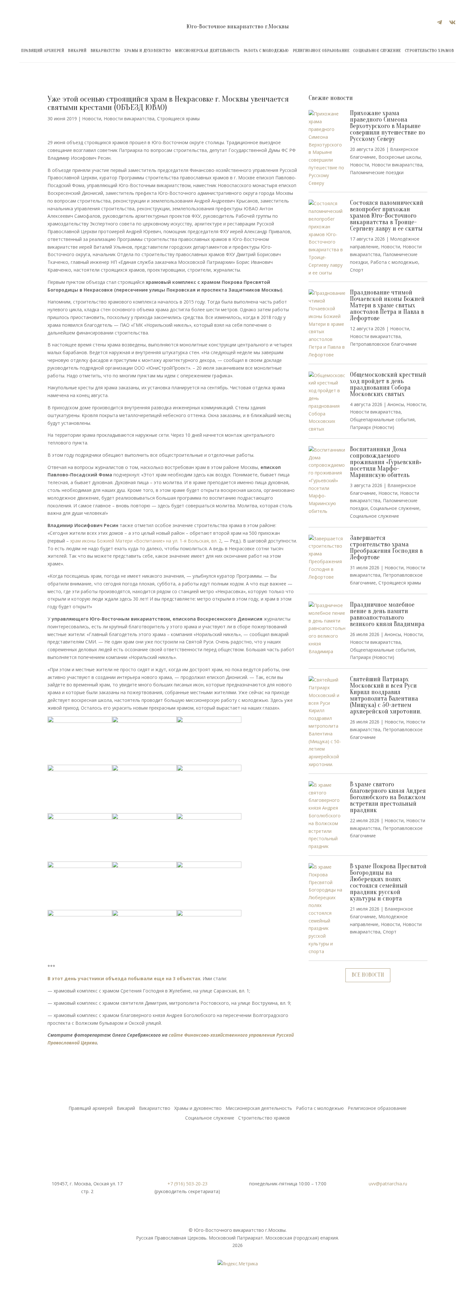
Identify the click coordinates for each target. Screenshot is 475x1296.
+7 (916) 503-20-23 (187, 1184)
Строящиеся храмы (178, 118)
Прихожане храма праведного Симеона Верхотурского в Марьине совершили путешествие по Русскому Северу (387, 126)
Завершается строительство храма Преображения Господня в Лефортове (386, 547)
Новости (91, 118)
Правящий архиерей (42, 50)
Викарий (77, 50)
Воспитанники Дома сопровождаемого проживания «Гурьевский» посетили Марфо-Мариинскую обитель (385, 462)
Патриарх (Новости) (372, 427)
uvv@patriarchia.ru (388, 1184)
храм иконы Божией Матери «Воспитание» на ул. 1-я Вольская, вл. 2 (145, 541)
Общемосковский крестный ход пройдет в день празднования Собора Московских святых (388, 384)
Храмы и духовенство (147, 50)
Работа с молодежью (266, 50)
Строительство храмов (429, 50)
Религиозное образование (321, 50)
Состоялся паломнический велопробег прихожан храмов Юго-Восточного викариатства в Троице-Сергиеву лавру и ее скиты (386, 215)
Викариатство (105, 50)
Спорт (357, 270)
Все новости (368, 975)
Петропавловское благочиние (383, 344)
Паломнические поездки (377, 172)
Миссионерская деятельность (207, 50)
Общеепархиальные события (382, 419)
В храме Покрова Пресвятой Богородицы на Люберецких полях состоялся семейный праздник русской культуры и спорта (388, 882)
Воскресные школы (399, 157)
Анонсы (395, 404)
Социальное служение (377, 50)
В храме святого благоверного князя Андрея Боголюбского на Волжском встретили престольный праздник (388, 797)
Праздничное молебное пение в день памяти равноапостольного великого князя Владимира (387, 614)
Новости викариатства (129, 118)
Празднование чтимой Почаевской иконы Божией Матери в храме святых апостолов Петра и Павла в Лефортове (387, 305)
